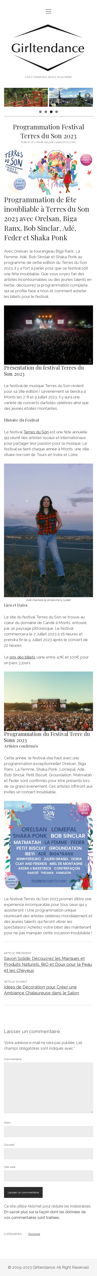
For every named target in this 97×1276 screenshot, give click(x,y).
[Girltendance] (48, 69)
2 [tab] (45, 111)
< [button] (9, 96)
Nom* (7, 1122)
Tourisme (34, 1234)
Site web (9, 1167)
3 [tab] (51, 111)
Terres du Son (36, 432)
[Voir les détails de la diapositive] (26, 97)
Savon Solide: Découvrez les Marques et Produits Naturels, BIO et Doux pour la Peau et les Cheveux (48, 964)
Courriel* (9, 1144)
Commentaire (12, 1059)
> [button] (87, 96)
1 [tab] (40, 111)
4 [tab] (56, 111)
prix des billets (22, 657)
